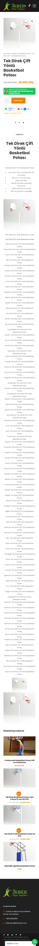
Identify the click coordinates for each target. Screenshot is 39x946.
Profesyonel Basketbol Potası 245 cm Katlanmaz (19, 761)
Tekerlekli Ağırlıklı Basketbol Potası (19, 866)
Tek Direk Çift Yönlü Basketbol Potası (19, 239)
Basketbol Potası (24, 54)
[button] (32, 21)
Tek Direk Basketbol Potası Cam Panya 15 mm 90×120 (19, 798)
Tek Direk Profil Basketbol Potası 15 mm (19, 835)
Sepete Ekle (18, 101)
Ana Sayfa (7, 54)
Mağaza (15, 54)
